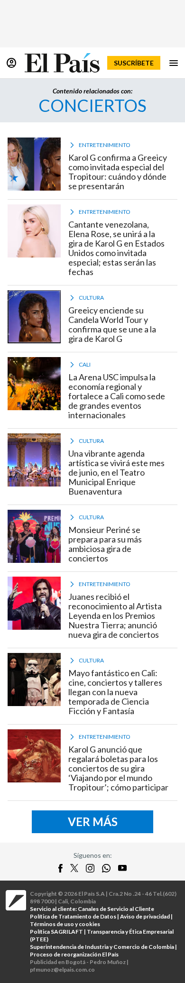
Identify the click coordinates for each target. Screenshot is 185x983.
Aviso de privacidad (145, 916)
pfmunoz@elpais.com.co (62, 969)
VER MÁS (93, 821)
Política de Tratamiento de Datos (73, 916)
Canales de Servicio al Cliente (116, 908)
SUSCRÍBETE (134, 63)
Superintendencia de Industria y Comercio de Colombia (102, 946)
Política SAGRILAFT (56, 931)
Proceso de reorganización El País (74, 954)
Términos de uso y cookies (65, 924)
